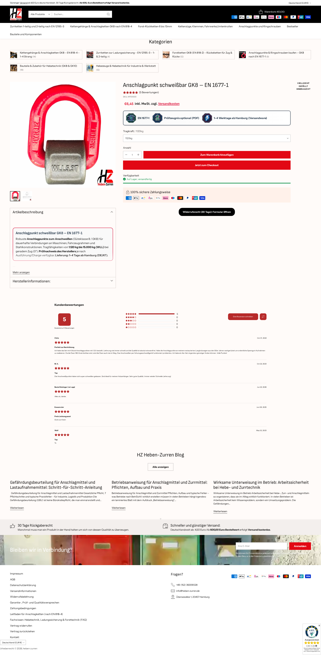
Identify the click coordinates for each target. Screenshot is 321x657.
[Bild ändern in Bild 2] (27, 196)
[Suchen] (108, 14)
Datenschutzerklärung (23, 585)
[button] (263, 316)
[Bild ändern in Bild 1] (15, 196)
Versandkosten (169, 104)
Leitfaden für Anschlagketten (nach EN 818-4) (36, 614)
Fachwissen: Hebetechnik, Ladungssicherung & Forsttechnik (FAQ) (48, 619)
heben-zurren (30, 648)
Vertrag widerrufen (21, 625)
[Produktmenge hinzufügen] (138, 154)
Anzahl (127, 147)
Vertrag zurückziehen (22, 631)
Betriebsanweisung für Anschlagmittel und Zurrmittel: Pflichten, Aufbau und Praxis (159, 485)
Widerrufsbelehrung (22, 596)
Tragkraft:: (133, 131)
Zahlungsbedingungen (23, 608)
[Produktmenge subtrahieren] (126, 154)
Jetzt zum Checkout (207, 165)
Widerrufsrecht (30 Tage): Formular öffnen (207, 211)
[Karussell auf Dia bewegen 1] (160, 518)
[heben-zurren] (16, 14)
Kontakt (14, 637)
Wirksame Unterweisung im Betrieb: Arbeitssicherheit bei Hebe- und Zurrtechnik (261, 485)
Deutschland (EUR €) (299, 3)
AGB (12, 579)
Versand (24, 3)
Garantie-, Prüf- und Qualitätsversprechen (34, 602)
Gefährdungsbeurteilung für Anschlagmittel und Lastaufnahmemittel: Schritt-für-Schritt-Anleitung (56, 485)
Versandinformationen (23, 591)
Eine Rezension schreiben (243, 317)
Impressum (16, 573)
